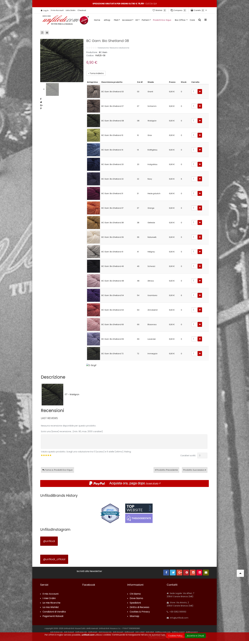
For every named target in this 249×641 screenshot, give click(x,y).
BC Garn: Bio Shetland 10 (112, 135)
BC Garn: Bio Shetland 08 (112, 120)
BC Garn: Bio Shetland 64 (112, 310)
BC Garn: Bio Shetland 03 (112, 91)
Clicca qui (151, 3)
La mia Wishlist (51, 607)
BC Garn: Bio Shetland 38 (112, 222)
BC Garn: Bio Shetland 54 (112, 295)
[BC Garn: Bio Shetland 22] (93, 178)
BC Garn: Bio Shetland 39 (112, 237)
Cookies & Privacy (140, 611)
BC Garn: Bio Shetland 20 (112, 164)
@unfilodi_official (54, 559)
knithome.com (81, 632)
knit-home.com (56, 632)
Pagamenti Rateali (53, 616)
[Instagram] (193, 572)
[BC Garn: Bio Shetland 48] (93, 280)
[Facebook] (166, 572)
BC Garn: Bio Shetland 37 (112, 208)
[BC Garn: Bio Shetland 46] (93, 266)
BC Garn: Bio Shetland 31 (112, 193)
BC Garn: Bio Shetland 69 (112, 339)
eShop (107, 20)
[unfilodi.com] (65, 20)
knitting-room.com (162, 632)
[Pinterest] (186, 572)
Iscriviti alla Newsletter (89, 571)
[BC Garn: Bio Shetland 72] (93, 353)
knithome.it (92, 632)
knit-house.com (105, 632)
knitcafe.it (150, 632)
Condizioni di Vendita (54, 611)
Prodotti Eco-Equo (162, 20)
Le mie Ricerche (51, 602)
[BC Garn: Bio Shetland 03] (93, 91)
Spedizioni (135, 602)
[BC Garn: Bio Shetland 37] (93, 208)
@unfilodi (49, 541)
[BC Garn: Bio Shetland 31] (93, 193)
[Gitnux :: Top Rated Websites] (110, 513)
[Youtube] (199, 572)
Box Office (180, 20)
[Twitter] (173, 572)
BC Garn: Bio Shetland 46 (112, 266)
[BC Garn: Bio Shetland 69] (93, 339)
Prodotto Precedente (167, 470)
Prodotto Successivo (194, 470)
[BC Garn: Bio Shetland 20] (93, 164)
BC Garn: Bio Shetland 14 (112, 150)
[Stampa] (47, 33)
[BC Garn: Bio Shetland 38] (93, 222)
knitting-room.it (178, 632)
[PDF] (42, 33)
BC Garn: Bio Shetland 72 (112, 353)
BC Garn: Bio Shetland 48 (112, 281)
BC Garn (103, 52)
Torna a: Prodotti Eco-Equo (59, 470)
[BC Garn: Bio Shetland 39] (93, 237)
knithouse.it (129, 632)
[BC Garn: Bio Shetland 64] (93, 309)
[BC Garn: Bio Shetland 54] (93, 295)
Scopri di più (152, 483)
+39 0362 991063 (177, 611)
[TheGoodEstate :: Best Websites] (138, 513)
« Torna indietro (96, 73)
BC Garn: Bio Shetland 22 (112, 179)
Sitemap (134, 616)
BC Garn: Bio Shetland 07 (112, 106)
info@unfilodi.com (178, 617)
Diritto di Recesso (139, 607)
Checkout (82, 10)
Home (97, 20)
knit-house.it (118, 632)
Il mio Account (57, 10)
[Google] (179, 572)
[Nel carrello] (200, 91)
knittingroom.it (192, 632)
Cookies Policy (175, 635)
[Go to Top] (240, 573)
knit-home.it (69, 632)
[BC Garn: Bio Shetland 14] (93, 149)
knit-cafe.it (140, 632)
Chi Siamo (135, 593)
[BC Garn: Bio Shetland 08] (93, 120)
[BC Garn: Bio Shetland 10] (93, 135)
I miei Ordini (49, 598)
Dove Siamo (136, 598)
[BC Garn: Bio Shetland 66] (93, 324)
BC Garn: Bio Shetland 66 (112, 324)
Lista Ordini (70, 10)
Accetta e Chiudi (195, 635)
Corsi (192, 20)
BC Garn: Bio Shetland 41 (112, 251)
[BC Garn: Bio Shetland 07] (93, 106)
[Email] (206, 572)
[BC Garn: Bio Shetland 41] (93, 251)
